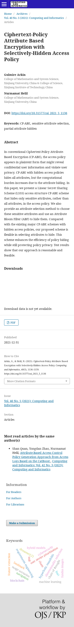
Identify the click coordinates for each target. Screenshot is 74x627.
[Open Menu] (4, 4)
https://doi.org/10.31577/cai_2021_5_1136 (39, 113)
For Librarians (15, 504)
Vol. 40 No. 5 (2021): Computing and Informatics (34, 18)
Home (8, 14)
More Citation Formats (21, 381)
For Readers (13, 492)
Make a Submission (22, 523)
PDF (13, 322)
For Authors (13, 498)
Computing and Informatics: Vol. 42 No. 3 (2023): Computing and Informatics (39, 465)
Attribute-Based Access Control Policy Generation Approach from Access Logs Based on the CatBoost (40, 457)
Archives (22, 14)
